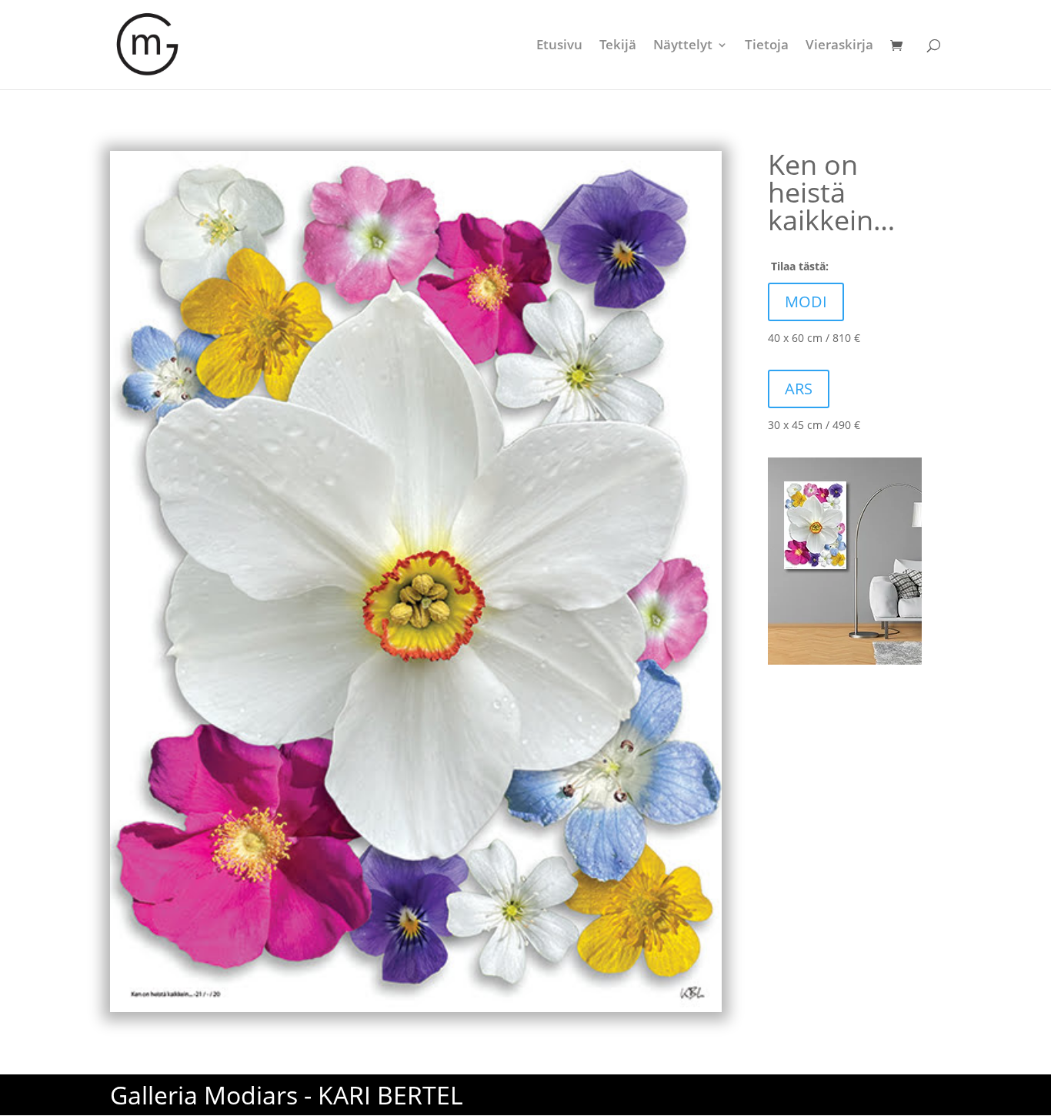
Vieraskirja (839, 46)
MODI (806, 301)
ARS (798, 388)
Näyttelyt (682, 46)
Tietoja (767, 46)
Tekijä (617, 46)
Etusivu (559, 46)
